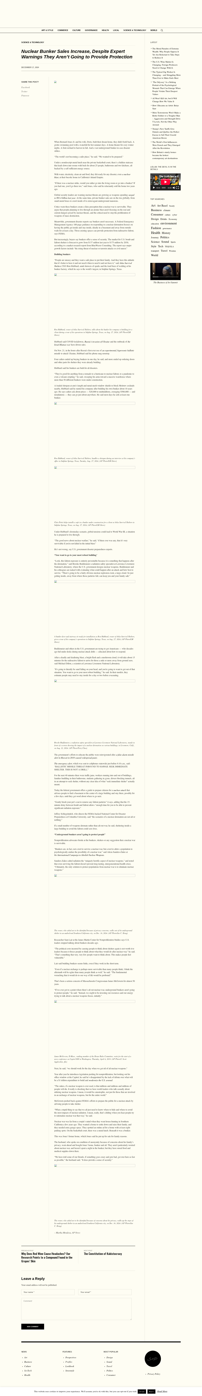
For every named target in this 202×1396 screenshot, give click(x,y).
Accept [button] (141, 1391)
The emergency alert (63, 763)
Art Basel (162, 205)
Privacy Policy (154, 1373)
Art (153, 205)
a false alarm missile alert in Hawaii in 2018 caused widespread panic (94, 756)
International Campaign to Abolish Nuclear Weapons (81, 854)
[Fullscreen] (177, 187)
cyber (174, 214)
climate (166, 210)
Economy (173, 219)
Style (153, 246)
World (154, 255)
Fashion (156, 228)
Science (155, 241)
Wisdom (172, 251)
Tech (160, 246)
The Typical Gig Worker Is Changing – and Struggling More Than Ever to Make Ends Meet (166, 74)
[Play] (154, 187)
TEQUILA (169, 246)
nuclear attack (120, 790)
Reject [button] (151, 1391)
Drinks (163, 219)
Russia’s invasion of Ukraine (97, 341)
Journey (155, 237)
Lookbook (69, 1366)
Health (155, 232)
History (166, 233)
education (155, 223)
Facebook (25, 87)
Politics (164, 237)
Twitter (24, 91)
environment (169, 223)
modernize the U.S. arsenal (100, 1080)
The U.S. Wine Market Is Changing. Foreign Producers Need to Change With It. (165, 64)
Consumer (157, 214)
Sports (173, 242)
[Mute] (174, 187)
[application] (165, 181)
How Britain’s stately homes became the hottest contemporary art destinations (165, 155)
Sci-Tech (28, 1370)
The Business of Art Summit (165, 282)
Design (155, 219)
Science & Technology (32, 42)
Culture (27, 1366)
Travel (164, 250)
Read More (162, 1391)
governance (167, 228)
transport (155, 250)
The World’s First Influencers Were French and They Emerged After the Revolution (166, 145)
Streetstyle (69, 1370)
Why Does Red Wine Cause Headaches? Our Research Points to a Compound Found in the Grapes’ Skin (46, 1257)
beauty (172, 205)
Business (156, 210)
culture (168, 214)
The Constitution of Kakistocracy (103, 1253)
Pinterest (25, 95)
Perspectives (70, 1357)
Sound (165, 241)
